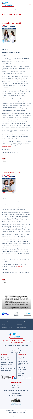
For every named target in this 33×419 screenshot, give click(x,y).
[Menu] (30, 4)
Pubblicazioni (10, 9)
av (15, 416)
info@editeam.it (6, 146)
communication (21, 416)
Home (3, 9)
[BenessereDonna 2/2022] (4, 161)
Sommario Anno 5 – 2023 (11, 173)
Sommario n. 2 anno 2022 (11, 23)
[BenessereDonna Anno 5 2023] (4, 283)
